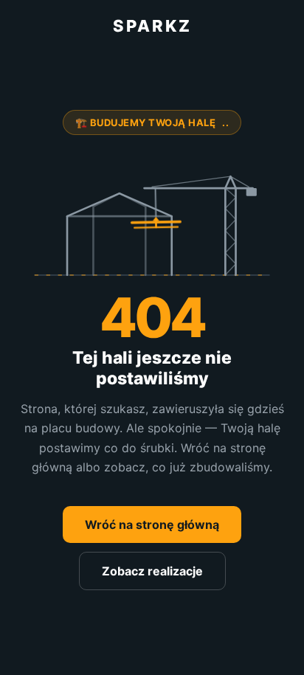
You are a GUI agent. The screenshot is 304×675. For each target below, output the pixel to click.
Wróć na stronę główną (152, 524)
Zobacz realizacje (152, 571)
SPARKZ (152, 25)
